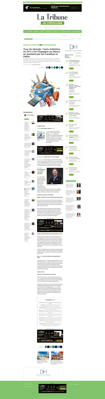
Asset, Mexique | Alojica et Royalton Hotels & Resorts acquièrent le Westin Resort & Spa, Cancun (43, 362)
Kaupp (41, 176)
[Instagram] (71, 384)
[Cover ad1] (50, 336)
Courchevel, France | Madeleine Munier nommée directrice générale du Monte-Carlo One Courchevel (71, 199)
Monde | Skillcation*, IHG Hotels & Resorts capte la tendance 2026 (27, 182)
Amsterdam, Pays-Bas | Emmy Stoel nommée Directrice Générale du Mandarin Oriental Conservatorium (70, 215)
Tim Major (39, 128)
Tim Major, (48, 131)
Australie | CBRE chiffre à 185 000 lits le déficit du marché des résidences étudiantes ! (27, 153)
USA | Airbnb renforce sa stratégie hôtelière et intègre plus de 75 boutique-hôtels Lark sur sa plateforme (27, 202)
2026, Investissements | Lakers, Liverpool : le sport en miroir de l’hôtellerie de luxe (27, 174)
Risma (41, 256)
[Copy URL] (62, 67)
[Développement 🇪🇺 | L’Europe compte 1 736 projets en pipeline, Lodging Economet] (33, 189)
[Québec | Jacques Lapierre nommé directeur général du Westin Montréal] (79, 185)
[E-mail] (57, 67)
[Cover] (50, 123)
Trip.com (39, 278)
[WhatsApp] (52, 67)
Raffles (38, 170)
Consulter (71, 68)
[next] (80, 39)
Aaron (38, 176)
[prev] (78, 39)
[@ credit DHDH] (52, 11)
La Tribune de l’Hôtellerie (36, 64)
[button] (75, 35)
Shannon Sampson (40, 159)
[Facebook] (47, 67)
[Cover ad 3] (50, 155)
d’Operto (53, 128)
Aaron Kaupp (39, 168)
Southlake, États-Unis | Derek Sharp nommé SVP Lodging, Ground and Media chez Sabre (27, 136)
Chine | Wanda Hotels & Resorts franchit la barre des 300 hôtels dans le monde (27, 145)
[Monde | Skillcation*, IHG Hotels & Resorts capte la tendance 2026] (33, 181)
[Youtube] (77, 384)
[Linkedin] (54, 67)
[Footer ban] (52, 388)
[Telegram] (59, 67)
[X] (49, 67)
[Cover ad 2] (50, 225)
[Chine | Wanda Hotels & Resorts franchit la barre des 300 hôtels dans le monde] (33, 143)
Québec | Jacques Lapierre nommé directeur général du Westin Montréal (49, 39)
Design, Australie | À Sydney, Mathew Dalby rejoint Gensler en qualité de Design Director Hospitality (71, 192)
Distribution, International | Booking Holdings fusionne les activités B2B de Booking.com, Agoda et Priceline (27, 237)
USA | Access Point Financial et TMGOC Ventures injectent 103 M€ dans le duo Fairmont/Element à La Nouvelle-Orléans (70, 207)
